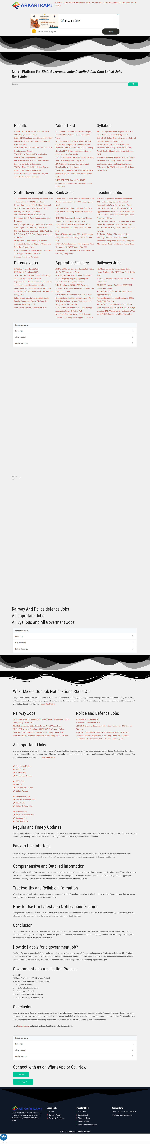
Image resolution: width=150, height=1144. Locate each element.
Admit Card (123, 2)
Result (117, 2)
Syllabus (58, 6)
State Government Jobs (67, 2)
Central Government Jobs (106, 2)
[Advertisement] (75, 102)
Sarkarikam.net (23, 1026)
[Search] (133, 84)
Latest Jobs (93, 2)
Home (57, 2)
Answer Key (132, 2)
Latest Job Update (47, 704)
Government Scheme (82, 2)
